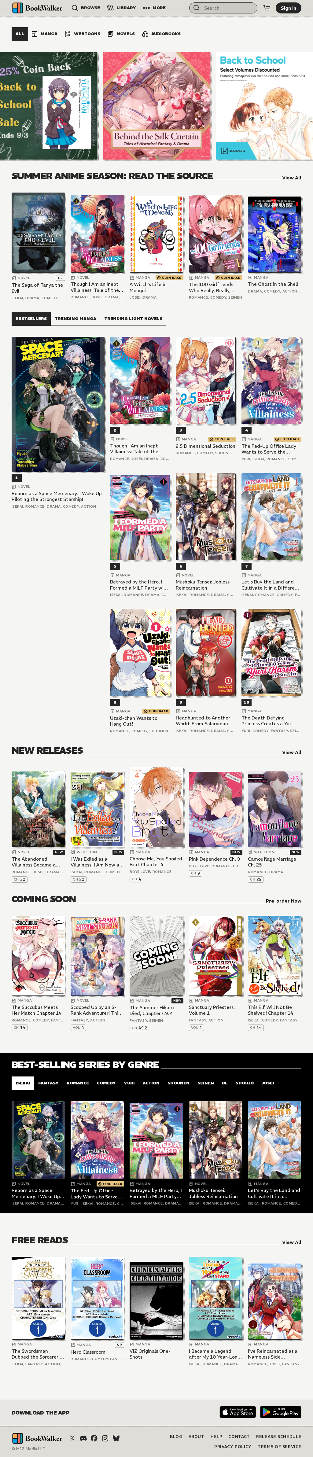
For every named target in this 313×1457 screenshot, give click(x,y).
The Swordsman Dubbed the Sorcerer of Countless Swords (38, 1354)
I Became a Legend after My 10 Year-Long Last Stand (214, 1354)
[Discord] (83, 1438)
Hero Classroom (88, 1352)
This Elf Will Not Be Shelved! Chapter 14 (270, 1010)
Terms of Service (279, 1447)
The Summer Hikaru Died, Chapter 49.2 (152, 1011)
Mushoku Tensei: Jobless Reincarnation (203, 585)
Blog (176, 1437)
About (196, 1437)
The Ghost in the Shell (273, 284)
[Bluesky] (116, 1438)
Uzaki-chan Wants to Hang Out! (133, 721)
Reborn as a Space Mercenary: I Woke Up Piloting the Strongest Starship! (57, 496)
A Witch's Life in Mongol (148, 287)
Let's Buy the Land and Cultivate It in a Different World (270, 585)
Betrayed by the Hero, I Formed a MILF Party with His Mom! (139, 585)
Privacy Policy (233, 1447)
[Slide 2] (157, 106)
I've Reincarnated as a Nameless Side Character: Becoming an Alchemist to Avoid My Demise (272, 1354)
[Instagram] (105, 1438)
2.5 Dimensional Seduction (205, 446)
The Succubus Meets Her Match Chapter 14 (37, 1010)
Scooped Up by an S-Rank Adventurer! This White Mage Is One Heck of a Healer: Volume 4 (95, 1010)
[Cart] (266, 8)
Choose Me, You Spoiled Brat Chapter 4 (156, 862)
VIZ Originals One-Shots (150, 1354)
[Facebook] (94, 1438)
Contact (239, 1437)
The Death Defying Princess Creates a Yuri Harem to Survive (267, 721)
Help (217, 1437)
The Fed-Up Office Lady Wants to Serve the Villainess (268, 449)
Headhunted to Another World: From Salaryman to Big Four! (205, 721)
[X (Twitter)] (72, 1438)
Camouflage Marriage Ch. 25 (272, 862)
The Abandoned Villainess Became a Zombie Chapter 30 (34, 862)
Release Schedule (278, 1437)
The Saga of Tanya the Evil (37, 288)
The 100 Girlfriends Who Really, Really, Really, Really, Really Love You (211, 287)
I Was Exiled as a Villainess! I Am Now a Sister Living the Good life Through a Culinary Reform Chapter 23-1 (96, 862)
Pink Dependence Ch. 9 (214, 859)
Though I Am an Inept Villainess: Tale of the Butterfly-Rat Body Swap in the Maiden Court (95, 287)
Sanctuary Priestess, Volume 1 (212, 1010)
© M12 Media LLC (28, 1449)
